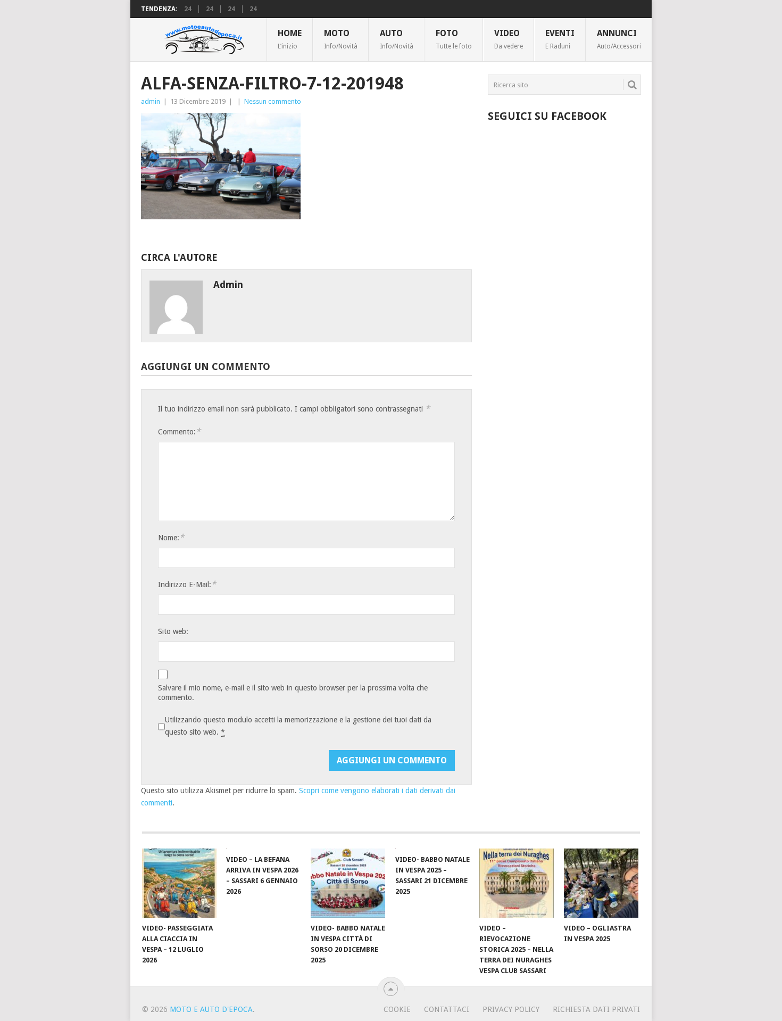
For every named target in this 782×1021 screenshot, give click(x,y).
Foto (454, 39)
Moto (340, 39)
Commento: (179, 431)
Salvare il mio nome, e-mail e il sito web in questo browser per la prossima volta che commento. (293, 693)
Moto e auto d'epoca (211, 1009)
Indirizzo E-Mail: (187, 584)
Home (290, 39)
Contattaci (446, 1009)
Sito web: (173, 631)
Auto (396, 39)
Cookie (397, 1009)
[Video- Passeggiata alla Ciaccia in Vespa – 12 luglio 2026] (179, 883)
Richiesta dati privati (596, 1009)
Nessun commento (272, 101)
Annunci (619, 39)
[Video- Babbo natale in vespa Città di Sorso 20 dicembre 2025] (348, 883)
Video (508, 39)
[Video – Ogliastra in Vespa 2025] (601, 883)
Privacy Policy (510, 1009)
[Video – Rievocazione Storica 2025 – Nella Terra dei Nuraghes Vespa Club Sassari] (516, 883)
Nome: (171, 537)
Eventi (560, 39)
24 (188, 9)
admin (150, 101)
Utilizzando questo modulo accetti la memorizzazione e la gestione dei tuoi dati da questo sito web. (298, 725)
